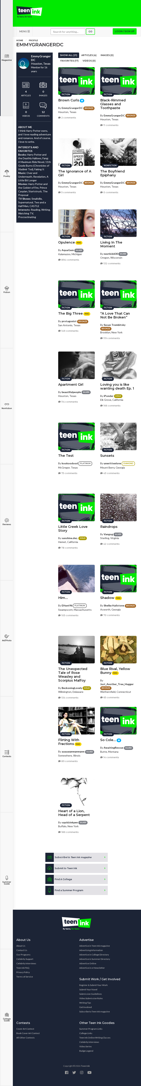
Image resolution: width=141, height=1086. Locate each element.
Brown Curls (68, 100)
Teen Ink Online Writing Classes (95, 1037)
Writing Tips (85, 1002)
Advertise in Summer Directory (94, 959)
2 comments (68, 117)
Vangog (108, 534)
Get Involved (85, 1007)
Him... (63, 598)
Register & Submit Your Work (93, 985)
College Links (85, 1033)
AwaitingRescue (113, 747)
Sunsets (107, 456)
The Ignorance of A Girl (74, 173)
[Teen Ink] (29, 12)
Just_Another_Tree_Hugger (117, 684)
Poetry (6, 176)
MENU (23, 31)
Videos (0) (89, 60)
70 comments (111, 615)
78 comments (69, 547)
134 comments (69, 697)
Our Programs (23, 954)
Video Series (85, 1046)
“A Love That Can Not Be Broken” (115, 315)
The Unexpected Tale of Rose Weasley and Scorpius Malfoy (72, 674)
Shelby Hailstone (114, 605)
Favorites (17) (69, 60)
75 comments (69, 473)
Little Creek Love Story (73, 529)
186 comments (70, 832)
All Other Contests (25, 1037)
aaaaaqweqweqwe (73, 751)
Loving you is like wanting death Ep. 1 (117, 386)
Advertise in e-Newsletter (92, 967)
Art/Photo (7, 640)
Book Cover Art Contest (28, 1033)
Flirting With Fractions (68, 742)
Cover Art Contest (25, 1028)
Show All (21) (68, 55)
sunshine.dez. (70, 538)
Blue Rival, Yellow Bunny (115, 671)
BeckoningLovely (72, 687)
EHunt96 (67, 605)
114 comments (69, 401)
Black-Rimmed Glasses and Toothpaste (113, 104)
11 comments (110, 125)
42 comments (111, 544)
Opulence (66, 242)
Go (90, 31)
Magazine (7, 60)
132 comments (111, 263)
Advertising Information (91, 950)
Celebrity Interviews (26, 963)
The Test (66, 456)
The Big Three (70, 313)
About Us (20, 945)
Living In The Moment (111, 244)
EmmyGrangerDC (72, 107)
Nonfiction (7, 408)
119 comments (111, 338)
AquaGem (68, 250)
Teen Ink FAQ (22, 967)
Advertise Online (87, 963)
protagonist (69, 321)
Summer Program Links (90, 1028)
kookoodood (70, 463)
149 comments (69, 330)
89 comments (69, 761)
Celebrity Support (24, 959)
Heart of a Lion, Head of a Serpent (74, 813)
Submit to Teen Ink (66, 868)
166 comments (111, 405)
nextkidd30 (111, 253)
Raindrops (109, 527)
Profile (33, 40)
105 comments (69, 615)
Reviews (7, 524)
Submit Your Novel (88, 989)
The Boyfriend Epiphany (112, 173)
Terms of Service (24, 976)
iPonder (108, 395)
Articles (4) (89, 55)
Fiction (6, 292)
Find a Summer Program (69, 890)
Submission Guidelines (90, 994)
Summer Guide (6, 883)
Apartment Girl (70, 385)
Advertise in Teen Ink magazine (94, 945)
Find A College (63, 879)
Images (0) (107, 55)
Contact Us (21, 950)
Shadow (107, 598)
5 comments (68, 192)
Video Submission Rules (91, 998)
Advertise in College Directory (94, 954)
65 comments (111, 697)
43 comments (111, 473)
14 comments (111, 757)
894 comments (70, 259)
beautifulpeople (71, 392)
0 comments (110, 192)
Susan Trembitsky (114, 324)
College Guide (7, 1020)
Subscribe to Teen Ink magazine (94, 1011)
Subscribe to (73, 857)
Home (19, 40)
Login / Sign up (124, 31)
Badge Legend (86, 1050)
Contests (6, 756)
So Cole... (108, 740)
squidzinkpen (70, 822)
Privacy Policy (23, 972)
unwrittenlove (112, 463)
